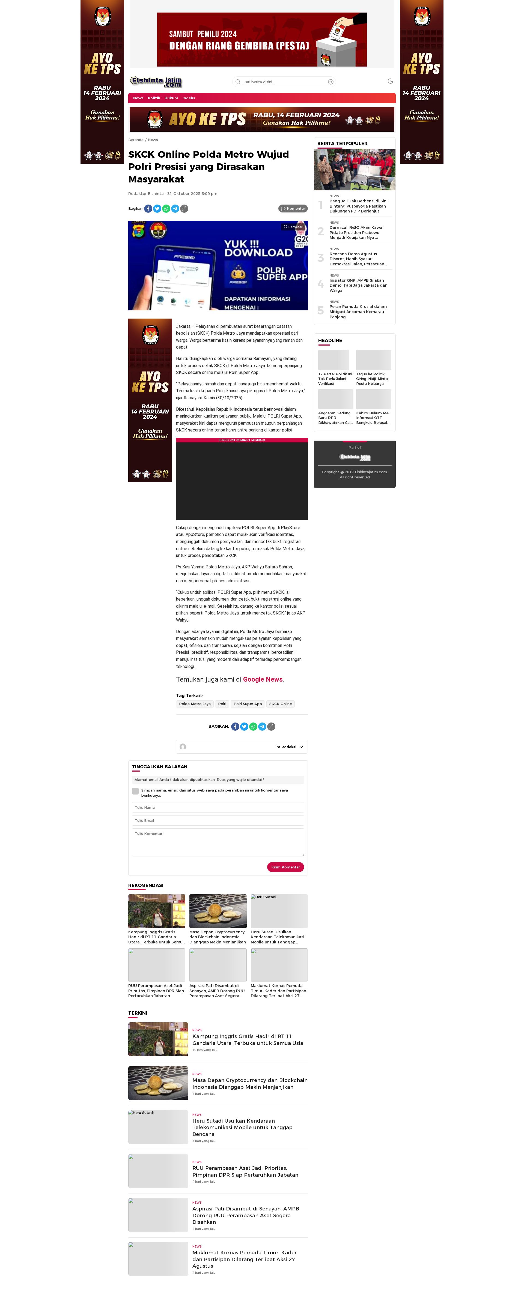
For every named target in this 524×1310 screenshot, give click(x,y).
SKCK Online (280, 704)
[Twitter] (157, 209)
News (153, 139)
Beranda (136, 139)
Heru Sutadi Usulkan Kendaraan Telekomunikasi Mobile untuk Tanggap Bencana (277, 939)
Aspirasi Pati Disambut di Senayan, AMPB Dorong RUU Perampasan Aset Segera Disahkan (217, 993)
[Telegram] (175, 209)
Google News (263, 679)
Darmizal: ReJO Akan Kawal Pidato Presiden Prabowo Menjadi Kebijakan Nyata (356, 232)
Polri (222, 704)
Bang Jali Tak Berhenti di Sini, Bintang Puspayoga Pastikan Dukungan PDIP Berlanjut (359, 206)
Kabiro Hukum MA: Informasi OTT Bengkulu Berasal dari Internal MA (373, 420)
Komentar (296, 208)
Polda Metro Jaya (195, 704)
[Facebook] (148, 209)
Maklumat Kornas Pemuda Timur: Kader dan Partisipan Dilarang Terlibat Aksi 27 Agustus (278, 993)
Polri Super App (248, 704)
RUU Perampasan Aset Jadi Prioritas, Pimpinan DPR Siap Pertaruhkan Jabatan (156, 991)
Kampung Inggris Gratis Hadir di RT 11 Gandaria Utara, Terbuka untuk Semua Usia (156, 939)
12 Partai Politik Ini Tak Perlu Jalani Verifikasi (335, 379)
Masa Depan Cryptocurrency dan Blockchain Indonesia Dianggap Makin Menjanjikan (217, 937)
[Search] (331, 82)
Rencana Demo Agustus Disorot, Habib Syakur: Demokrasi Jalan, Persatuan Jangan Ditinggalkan (357, 261)
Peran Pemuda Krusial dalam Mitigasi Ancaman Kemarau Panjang (358, 311)
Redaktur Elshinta (146, 193)
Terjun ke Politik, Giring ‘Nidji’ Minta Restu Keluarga (372, 379)
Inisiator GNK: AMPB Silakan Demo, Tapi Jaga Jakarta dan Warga (359, 285)
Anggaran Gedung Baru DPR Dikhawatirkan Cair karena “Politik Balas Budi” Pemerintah (335, 425)
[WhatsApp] (166, 209)
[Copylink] (184, 209)
